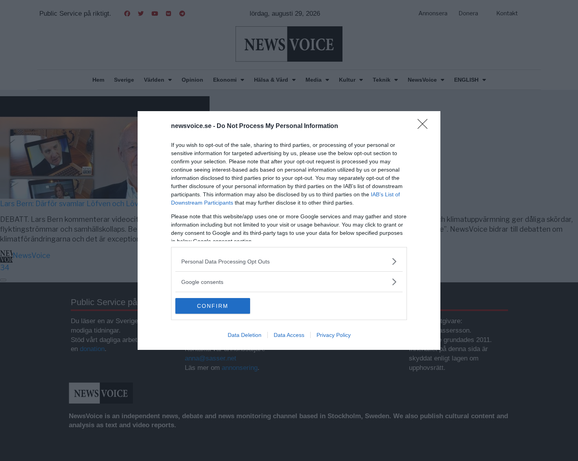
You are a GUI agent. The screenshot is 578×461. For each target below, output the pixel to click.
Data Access (289, 335)
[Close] (425, 126)
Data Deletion (244, 335)
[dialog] (289, 230)
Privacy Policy (334, 335)
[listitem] (289, 261)
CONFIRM (212, 306)
